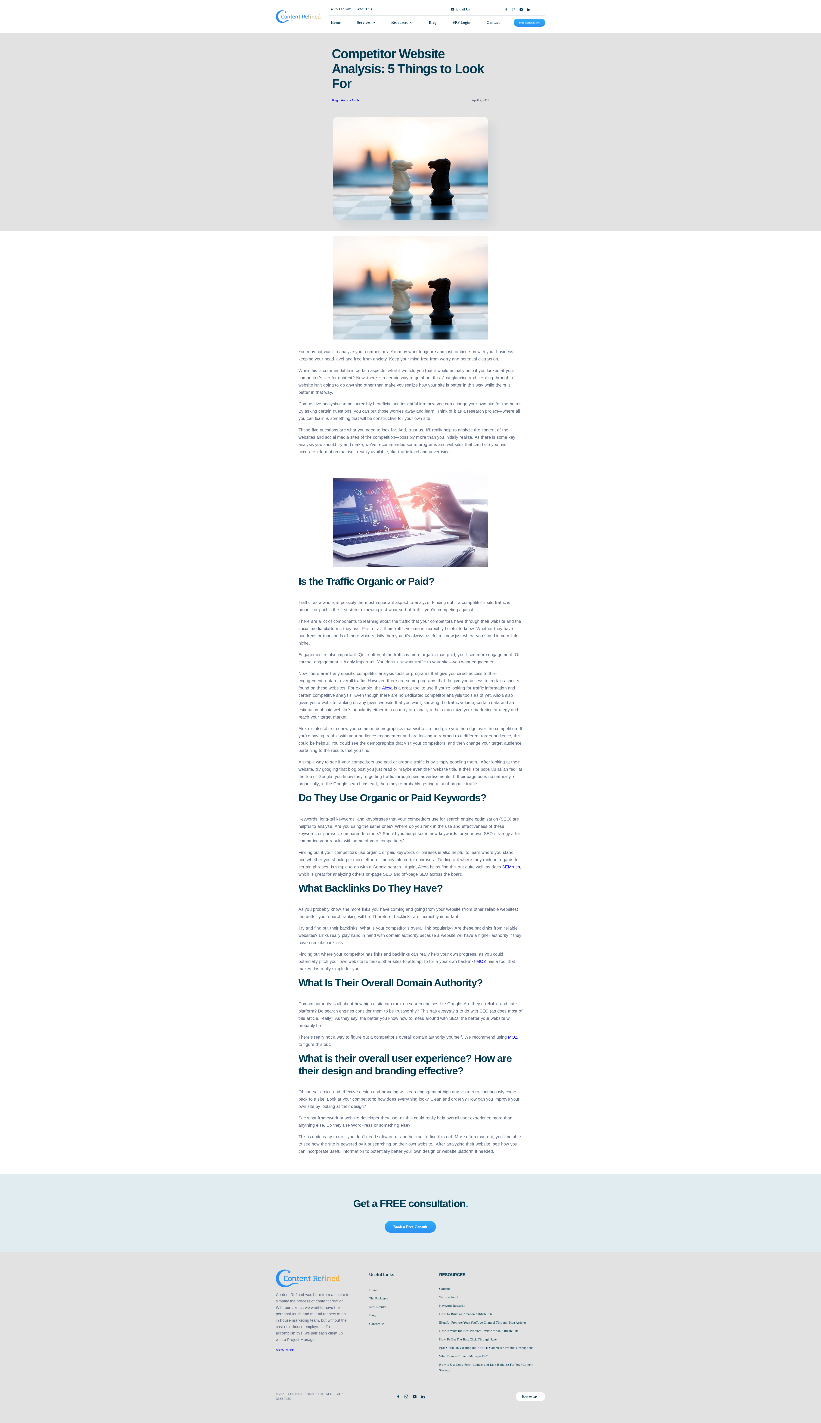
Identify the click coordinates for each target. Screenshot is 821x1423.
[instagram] (513, 9)
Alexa (387, 688)
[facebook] (506, 9)
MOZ (481, 961)
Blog (335, 100)
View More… (287, 1350)
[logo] (298, 12)
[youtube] (521, 9)
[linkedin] (528, 9)
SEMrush (511, 867)
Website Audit (350, 100)
